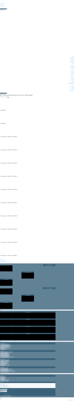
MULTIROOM (72, 58)
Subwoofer (3, 349)
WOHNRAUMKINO (71, 59)
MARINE (73, 63)
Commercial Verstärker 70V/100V (7, 357)
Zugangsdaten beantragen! (5, 395)
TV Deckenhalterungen (5, 360)
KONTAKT (72, 87)
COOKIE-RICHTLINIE (71, 90)
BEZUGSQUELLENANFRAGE (6, 257)
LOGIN (73, 85)
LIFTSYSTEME (72, 68)
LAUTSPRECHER (72, 66)
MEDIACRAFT (2, 6)
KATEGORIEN (2, 4)
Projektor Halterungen (5, 365)
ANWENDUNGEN (3, 3)
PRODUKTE (2, 5)
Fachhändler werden (4, 380)
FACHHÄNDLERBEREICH (71, 86)
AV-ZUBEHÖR (72, 69)
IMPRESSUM (72, 88)
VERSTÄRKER (72, 67)
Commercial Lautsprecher (5, 347)
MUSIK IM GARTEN (71, 61)
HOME (73, 56)
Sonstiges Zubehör (4, 371)
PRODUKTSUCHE (2, 9)
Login (2, 394)
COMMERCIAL (72, 62)
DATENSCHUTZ (72, 89)
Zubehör (2, 365)
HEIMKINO (72, 60)
